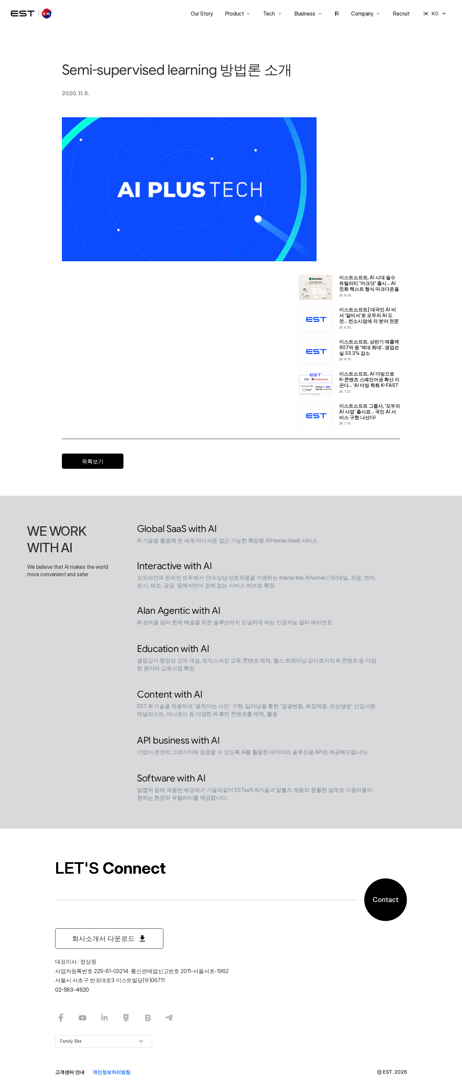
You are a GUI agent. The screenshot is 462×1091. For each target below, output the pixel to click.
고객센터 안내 (70, 1072)
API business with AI (178, 740)
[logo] (32, 13)
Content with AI (170, 694)
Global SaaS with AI (177, 529)
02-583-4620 (72, 989)
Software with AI (171, 778)
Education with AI (173, 649)
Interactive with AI (174, 566)
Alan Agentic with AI (178, 610)
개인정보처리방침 (112, 1072)
